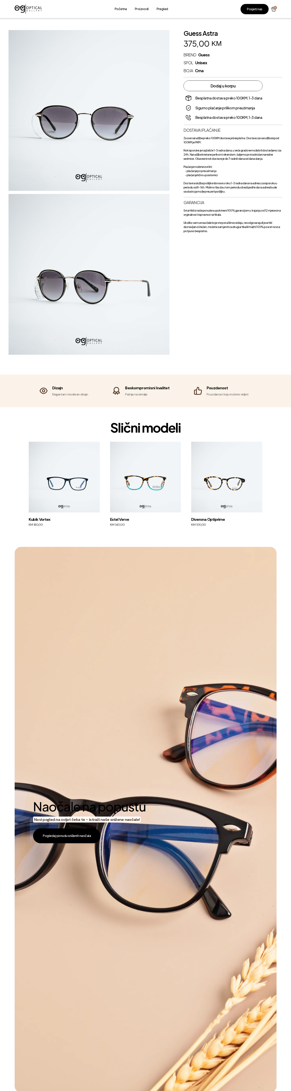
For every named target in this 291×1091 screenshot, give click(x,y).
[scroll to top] (28, 9)
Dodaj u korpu (223, 85)
